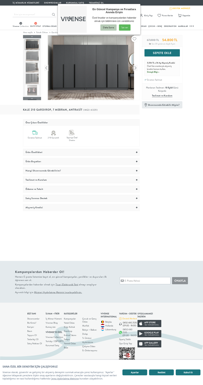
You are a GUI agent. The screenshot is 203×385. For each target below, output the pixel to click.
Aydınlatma (87, 342)
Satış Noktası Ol (34, 343)
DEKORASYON (170, 26)
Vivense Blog (52, 322)
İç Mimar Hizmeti (54, 318)
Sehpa (67, 339)
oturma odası (50, 26)
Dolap (85, 333)
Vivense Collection (54, 337)
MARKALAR (183, 26)
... (192, 25)
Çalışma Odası (88, 346)
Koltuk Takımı (70, 335)
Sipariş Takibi (125, 339)
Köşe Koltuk (69, 326)
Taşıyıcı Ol (32, 335)
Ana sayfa (28, 32)
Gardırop (56, 32)
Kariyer (30, 326)
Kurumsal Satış (52, 345)
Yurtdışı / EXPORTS (54, 341)
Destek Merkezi (129, 318)
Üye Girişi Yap (125, 343)
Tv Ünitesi (86, 338)
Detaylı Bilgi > (153, 71)
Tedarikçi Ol (96, 2)
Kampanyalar (70, 318)
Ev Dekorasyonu (89, 350)
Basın (29, 331)
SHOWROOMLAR (52, 2)
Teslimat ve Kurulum (162, 95)
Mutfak (85, 325)
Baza (66, 347)
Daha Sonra (108, 27)
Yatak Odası (42, 32)
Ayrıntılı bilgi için (48, 292)
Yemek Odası (70, 343)
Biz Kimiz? (31, 322)
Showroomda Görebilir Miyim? (164, 104)
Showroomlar (33, 318)
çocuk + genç (155, 26)
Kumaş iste (51, 326)
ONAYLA (180, 281)
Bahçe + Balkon (89, 329)
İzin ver (124, 27)
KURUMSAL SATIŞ (75, 2)
